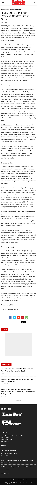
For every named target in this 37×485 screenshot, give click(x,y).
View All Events (5, 473)
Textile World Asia (5, 9)
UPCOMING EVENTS (8, 450)
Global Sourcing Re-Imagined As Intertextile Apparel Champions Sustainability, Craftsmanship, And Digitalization (18, 392)
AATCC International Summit (9, 453)
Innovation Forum (22, 480)
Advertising (13, 480)
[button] (34, 2)
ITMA (19, 9)
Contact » (3, 445)
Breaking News (13, 9)
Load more (18, 400)
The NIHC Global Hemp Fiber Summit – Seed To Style (16, 467)
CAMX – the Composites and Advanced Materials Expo (17, 460)
